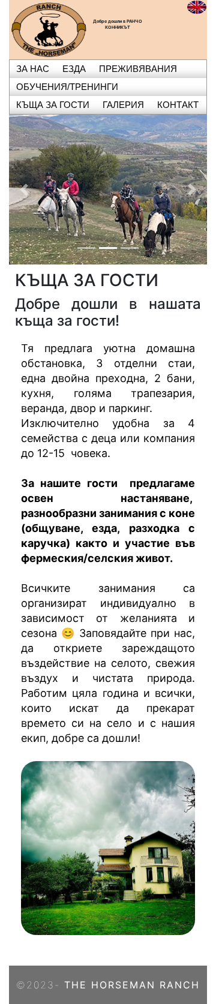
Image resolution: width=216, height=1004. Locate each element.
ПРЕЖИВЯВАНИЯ (138, 69)
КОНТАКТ (178, 105)
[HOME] (49, 29)
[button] (24, 189)
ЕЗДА (74, 69)
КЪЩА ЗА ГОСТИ (52, 105)
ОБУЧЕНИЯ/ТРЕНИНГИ (67, 87)
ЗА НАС (32, 69)
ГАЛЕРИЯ (123, 105)
